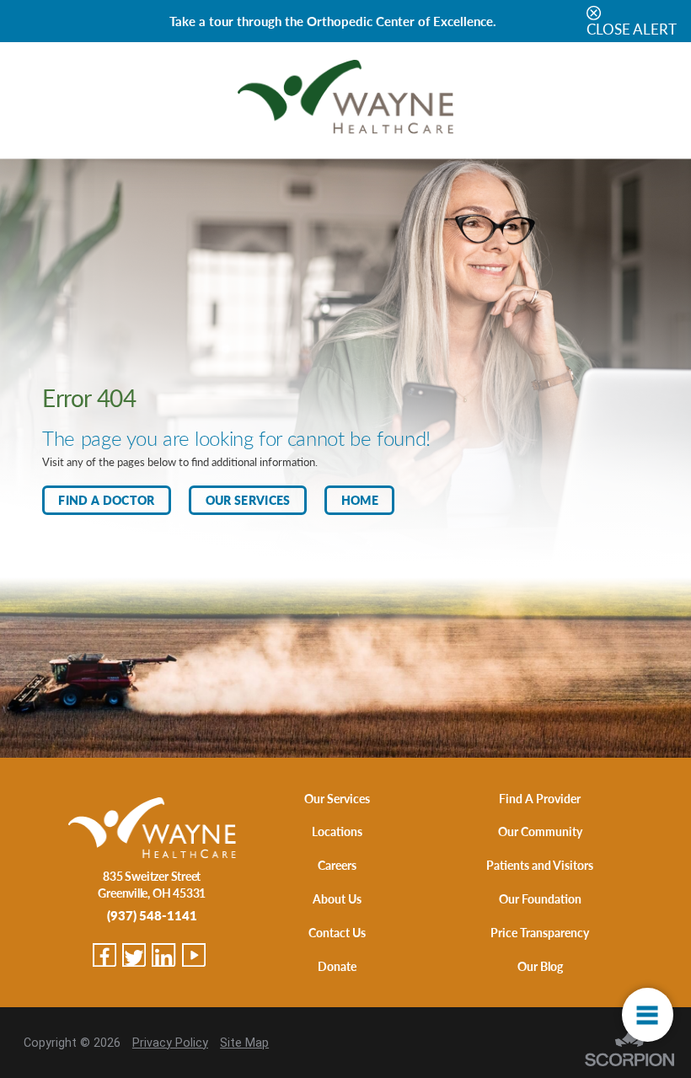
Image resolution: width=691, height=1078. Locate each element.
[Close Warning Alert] (594, 14)
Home (359, 500)
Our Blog (540, 965)
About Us (337, 898)
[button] (647, 1015)
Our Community (540, 831)
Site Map (244, 1042)
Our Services (248, 500)
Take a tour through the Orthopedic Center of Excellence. (332, 20)
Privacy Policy (170, 1042)
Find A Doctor (106, 500)
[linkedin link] (163, 955)
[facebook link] (104, 955)
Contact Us (337, 932)
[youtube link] (194, 955)
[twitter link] (134, 955)
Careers (337, 864)
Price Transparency (539, 932)
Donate (337, 965)
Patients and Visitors (539, 864)
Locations (337, 831)
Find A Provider (540, 798)
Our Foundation (540, 898)
